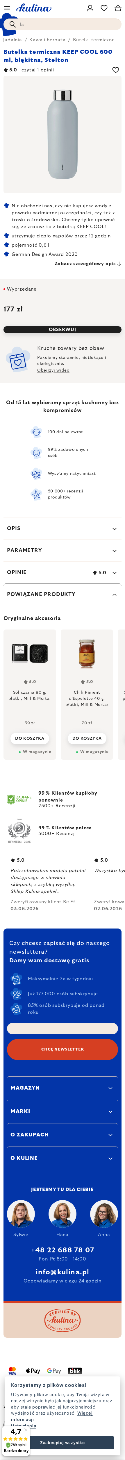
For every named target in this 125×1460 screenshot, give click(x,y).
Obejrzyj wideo (53, 370)
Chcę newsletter (62, 1049)
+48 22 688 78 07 (62, 1250)
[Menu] (7, 8)
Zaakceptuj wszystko (62, 1442)
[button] (29, 737)
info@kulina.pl (63, 1272)
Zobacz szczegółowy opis (85, 263)
